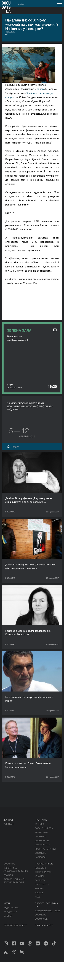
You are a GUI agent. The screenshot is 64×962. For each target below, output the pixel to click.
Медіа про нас (11, 907)
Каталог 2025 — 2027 (15, 925)
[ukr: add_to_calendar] (55, 330)
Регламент (40, 867)
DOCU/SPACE (41, 918)
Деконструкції (42, 844)
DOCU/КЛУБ (40, 914)
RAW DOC (8, 874)
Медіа (7, 903)
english (21, 3)
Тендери (39, 888)
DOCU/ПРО (40, 836)
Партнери (40, 880)
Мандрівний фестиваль (47, 910)
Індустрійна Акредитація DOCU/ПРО (16, 869)
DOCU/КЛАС (40, 852)
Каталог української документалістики (14, 881)
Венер (40, 89)
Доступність (42, 884)
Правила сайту (44, 925)
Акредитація (10, 911)
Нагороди (40, 856)
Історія (39, 892)
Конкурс (39, 823)
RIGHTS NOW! (41, 832)
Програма (41, 819)
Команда (39, 876)
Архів (37, 896)
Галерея (8, 915)
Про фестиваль (44, 863)
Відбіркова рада (43, 871)
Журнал (8, 819)
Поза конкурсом (44, 828)
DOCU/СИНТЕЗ (42, 840)
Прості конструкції (45, 848)
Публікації (9, 823)
